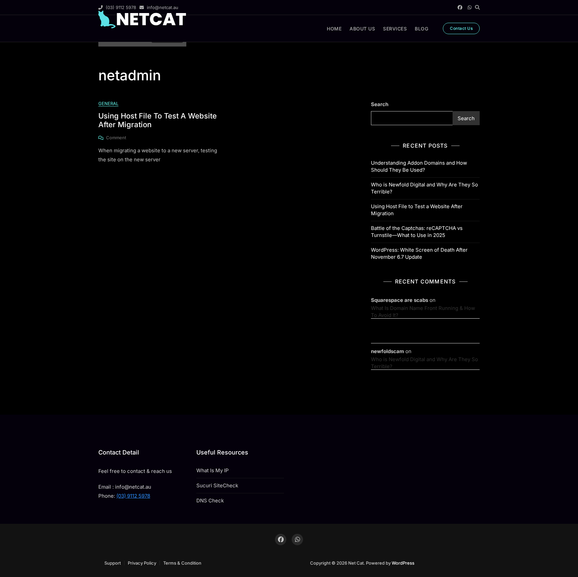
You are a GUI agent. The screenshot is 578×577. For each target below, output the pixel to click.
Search (379, 104)
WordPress (403, 563)
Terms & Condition (182, 563)
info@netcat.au (162, 7)
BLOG (421, 28)
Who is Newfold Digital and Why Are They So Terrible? (424, 188)
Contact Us (461, 28)
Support (112, 563)
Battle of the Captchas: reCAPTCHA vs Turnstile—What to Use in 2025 (417, 231)
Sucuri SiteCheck (217, 485)
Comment (116, 138)
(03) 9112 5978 (120, 7)
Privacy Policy (142, 563)
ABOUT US (362, 28)
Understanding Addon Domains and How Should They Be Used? (419, 166)
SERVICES (395, 28)
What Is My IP (212, 470)
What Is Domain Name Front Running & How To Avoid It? (423, 311)
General (108, 103)
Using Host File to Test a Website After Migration (417, 210)
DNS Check (210, 500)
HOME (334, 28)
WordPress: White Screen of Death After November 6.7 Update (419, 253)
